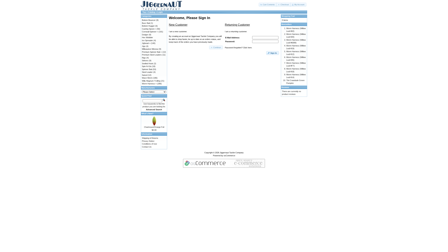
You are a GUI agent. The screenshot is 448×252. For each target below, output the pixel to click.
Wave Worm (147, 78)
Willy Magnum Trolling (151, 81)
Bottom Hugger (148, 26)
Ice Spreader (147, 40)
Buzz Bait (146, 23)
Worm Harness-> (149, 84)
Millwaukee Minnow (150, 49)
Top (144, 12)
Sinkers (145, 60)
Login (160, 12)
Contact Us (147, 147)
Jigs (143, 46)
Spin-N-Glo (146, 66)
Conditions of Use (149, 144)
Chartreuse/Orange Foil (154, 127)
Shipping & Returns (150, 138)
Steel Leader (147, 72)
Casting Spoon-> (149, 29)
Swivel (144, 75)
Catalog (151, 12)
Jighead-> (146, 43)
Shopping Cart (288, 16)
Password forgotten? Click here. (238, 48)
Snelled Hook (147, 63)
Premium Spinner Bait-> (152, 52)
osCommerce (229, 156)
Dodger (145, 35)
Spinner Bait (147, 69)
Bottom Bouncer (149, 20)
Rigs (144, 58)
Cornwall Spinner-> (150, 32)
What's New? (147, 114)
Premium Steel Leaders (152, 55)
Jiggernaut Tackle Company (232, 153)
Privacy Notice (148, 141)
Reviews (285, 87)
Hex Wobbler (147, 37)
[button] (268, 5)
